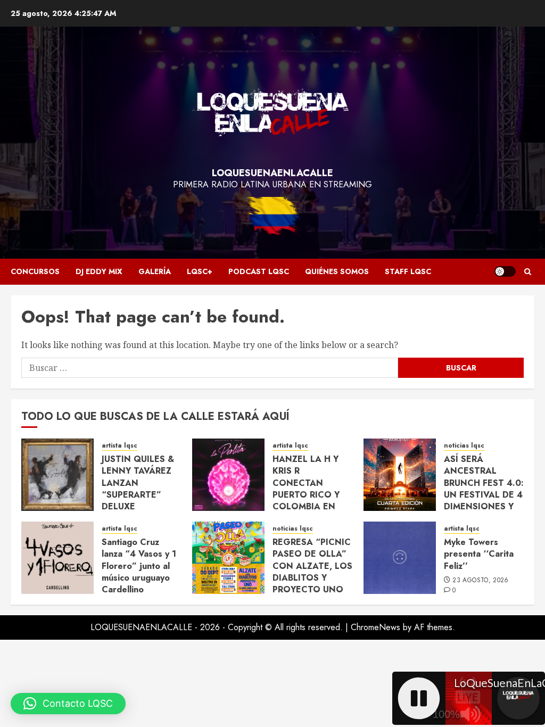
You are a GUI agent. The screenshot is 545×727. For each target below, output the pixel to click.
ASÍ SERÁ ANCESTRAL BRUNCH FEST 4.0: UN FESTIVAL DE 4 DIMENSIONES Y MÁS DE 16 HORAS (484, 489)
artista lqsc (119, 445)
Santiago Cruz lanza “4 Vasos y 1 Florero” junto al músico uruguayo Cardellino (139, 566)
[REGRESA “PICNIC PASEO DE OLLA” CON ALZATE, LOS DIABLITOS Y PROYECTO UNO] (228, 558)
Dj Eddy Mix (99, 271)
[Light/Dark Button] (505, 271)
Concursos (35, 271)
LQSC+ (199, 271)
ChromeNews (375, 627)
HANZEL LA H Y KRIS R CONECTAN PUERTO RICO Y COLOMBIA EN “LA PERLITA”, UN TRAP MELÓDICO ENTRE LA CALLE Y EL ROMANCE (309, 506)
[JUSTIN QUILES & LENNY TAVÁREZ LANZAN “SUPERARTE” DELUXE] (57, 475)
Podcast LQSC (258, 271)
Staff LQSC (408, 271)
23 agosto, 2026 (480, 580)
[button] (527, 271)
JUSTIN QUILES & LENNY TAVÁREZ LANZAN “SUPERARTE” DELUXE (138, 483)
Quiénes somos (337, 271)
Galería (154, 271)
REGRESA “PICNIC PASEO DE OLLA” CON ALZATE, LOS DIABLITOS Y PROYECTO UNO (312, 566)
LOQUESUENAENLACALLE (272, 173)
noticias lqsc (464, 445)
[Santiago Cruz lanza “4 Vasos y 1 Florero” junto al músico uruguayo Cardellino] (57, 558)
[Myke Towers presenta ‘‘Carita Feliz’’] (400, 558)
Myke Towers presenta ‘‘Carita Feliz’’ (479, 554)
